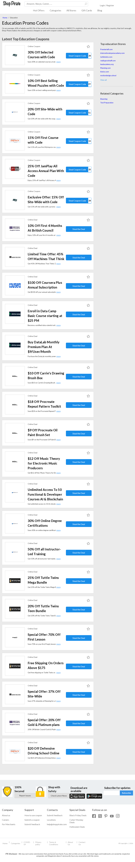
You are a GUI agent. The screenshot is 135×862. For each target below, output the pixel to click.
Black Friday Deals (77, 815)
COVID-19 (27, 843)
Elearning (103, 99)
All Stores (71, 10)
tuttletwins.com (106, 57)
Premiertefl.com (106, 49)
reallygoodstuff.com (108, 61)
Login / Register (107, 5)
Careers (5, 820)
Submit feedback (32, 824)
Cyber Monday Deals (76, 821)
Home (5, 18)
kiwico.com (104, 72)
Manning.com (105, 68)
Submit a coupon (32, 820)
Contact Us (82, 843)
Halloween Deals (77, 827)
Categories (55, 10)
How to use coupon (33, 815)
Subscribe (126, 793)
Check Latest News (59, 796)
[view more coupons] (15, 55)
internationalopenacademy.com (112, 53)
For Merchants (8, 824)
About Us (70, 843)
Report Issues (25, 796)
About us (6, 815)
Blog (99, 10)
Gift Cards (86, 10)
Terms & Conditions (53, 843)
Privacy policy (38, 843)
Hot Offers (38, 10)
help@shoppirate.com (56, 824)
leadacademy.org (107, 64)
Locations (51, 820)
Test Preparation (106, 103)
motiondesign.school (108, 75)
